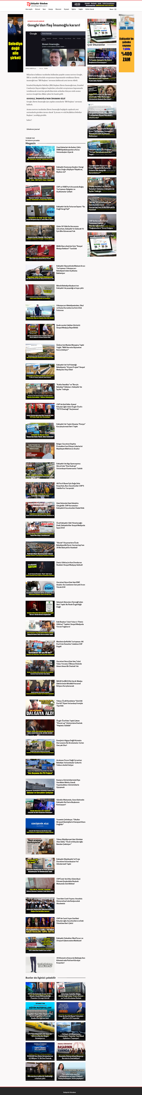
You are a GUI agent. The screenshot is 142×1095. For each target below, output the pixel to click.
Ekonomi (58, 9)
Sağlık (81, 9)
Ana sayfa (29, 9)
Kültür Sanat (89, 9)
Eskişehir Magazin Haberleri (36, 21)
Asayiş (50, 9)
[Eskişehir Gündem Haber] (37, 4)
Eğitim (74, 9)
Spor (44, 9)
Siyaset (66, 9)
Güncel (37, 9)
